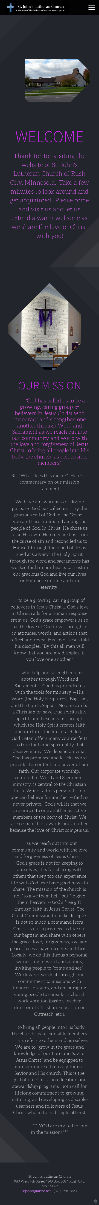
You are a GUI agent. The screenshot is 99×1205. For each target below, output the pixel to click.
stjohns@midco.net (36, 1191)
